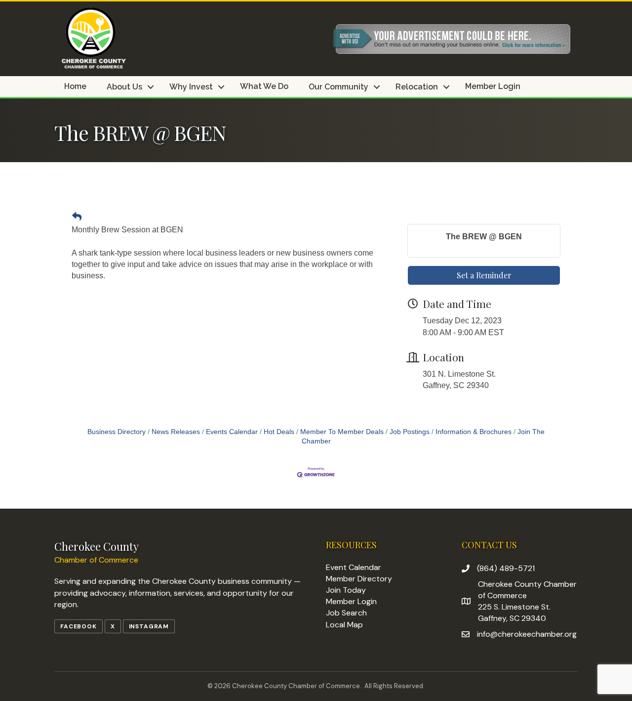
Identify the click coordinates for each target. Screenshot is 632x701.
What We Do (264, 87)
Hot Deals (279, 432)
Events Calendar (232, 432)
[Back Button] (76, 217)
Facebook (78, 626)
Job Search (346, 613)
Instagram (149, 626)
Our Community (338, 87)
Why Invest (191, 87)
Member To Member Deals (342, 432)
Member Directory (359, 578)
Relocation (416, 87)
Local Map (344, 624)
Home (75, 87)
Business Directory (116, 432)
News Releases (176, 432)
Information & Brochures (473, 432)
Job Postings (410, 432)
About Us (124, 87)
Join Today (346, 590)
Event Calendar (353, 567)
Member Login (492, 87)
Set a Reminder (484, 275)
